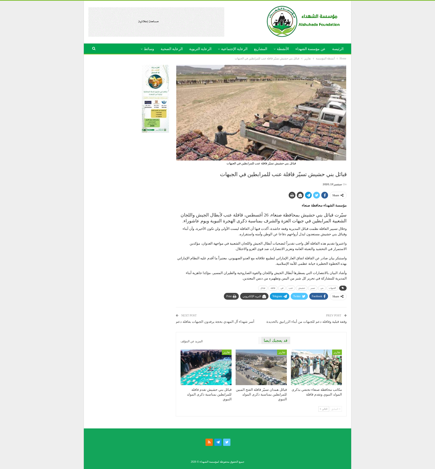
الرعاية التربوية (200, 49)
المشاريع (260, 49)
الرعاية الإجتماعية (234, 49)
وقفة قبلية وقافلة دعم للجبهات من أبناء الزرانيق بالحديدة (306, 321)
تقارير (337, 352)
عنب (291, 288)
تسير (312, 288)
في (281, 288)
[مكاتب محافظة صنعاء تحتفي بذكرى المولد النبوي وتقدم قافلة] (316, 367)
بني (322, 288)
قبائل (262, 288)
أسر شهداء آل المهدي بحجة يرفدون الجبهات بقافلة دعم (215, 321)
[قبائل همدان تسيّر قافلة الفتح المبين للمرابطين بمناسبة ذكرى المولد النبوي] (261, 367)
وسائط (149, 49)
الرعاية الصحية (172, 49)
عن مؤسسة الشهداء (310, 49)
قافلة (273, 288)
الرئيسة (337, 49)
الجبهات (332, 288)
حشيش (301, 288)
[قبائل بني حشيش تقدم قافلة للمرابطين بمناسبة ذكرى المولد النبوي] (206, 367)
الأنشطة (283, 49)
